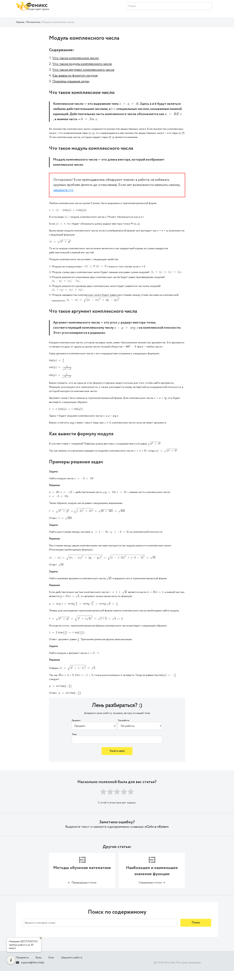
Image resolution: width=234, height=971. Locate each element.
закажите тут (63, 190)
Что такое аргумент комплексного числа (83, 69)
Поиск (196, 923)
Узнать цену (117, 751)
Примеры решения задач (70, 81)
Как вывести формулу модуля (75, 75)
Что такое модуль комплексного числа (82, 63)
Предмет (76, 720)
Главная (20, 22)
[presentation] (129, 103)
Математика (33, 22)
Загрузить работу (71, 958)
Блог (51, 958)
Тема (74, 734)
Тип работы (123, 720)
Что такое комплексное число (75, 58)
